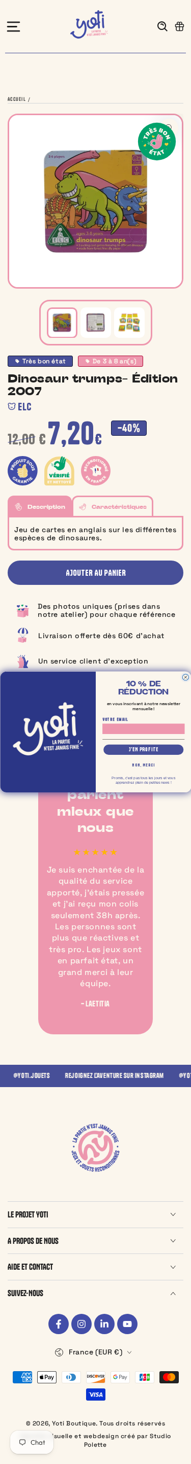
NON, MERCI (143, 765)
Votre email (115, 719)
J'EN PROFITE (143, 749)
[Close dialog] (185, 677)
